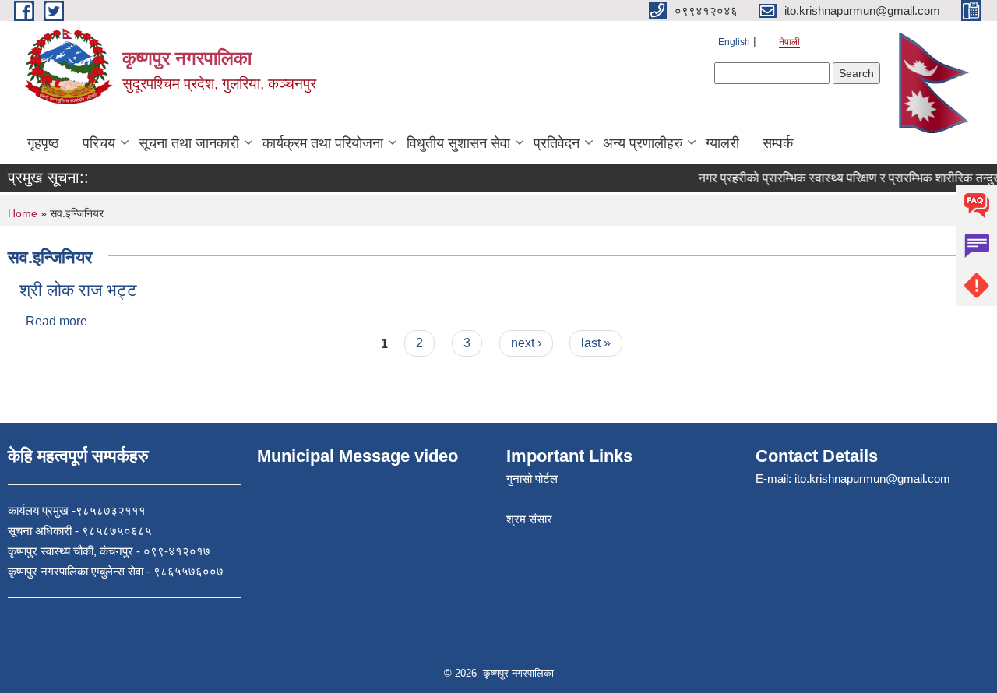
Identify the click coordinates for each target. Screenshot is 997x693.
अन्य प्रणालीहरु (642, 143)
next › (526, 343)
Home (22, 213)
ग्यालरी (722, 143)
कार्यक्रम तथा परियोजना (322, 143)
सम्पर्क (778, 143)
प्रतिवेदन (557, 143)
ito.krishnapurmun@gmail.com (872, 478)
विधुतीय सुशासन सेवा (458, 143)
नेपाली (789, 42)
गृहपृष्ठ (43, 143)
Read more (56, 321)
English (734, 42)
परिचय (99, 143)
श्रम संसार (529, 519)
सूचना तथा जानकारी (189, 143)
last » (596, 343)
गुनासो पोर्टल (532, 478)
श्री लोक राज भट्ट (78, 290)
